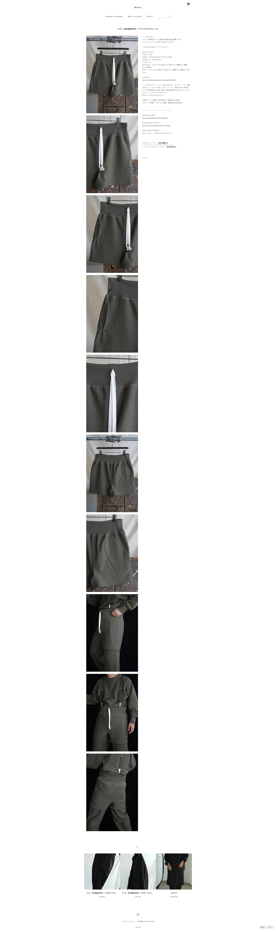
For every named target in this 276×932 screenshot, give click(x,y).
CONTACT (149, 16)
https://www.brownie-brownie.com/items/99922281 (159, 80)
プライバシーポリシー (129, 921)
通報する (145, 158)
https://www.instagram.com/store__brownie (156, 125)
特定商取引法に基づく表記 (146, 921)
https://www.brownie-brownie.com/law (155, 118)
